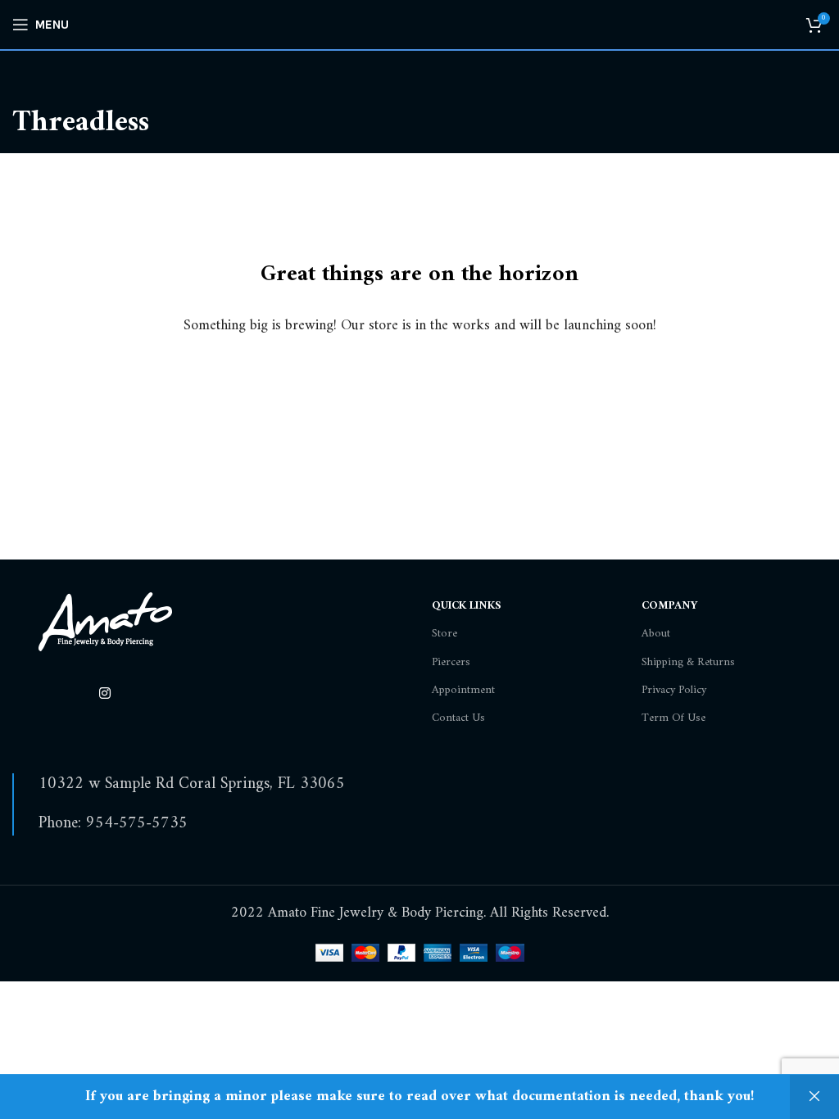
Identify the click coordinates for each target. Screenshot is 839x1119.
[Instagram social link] (104, 694)
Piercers (451, 662)
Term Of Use (673, 718)
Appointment (463, 690)
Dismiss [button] (814, 1097)
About (656, 633)
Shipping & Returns (688, 662)
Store (444, 633)
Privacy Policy (674, 690)
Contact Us (458, 718)
